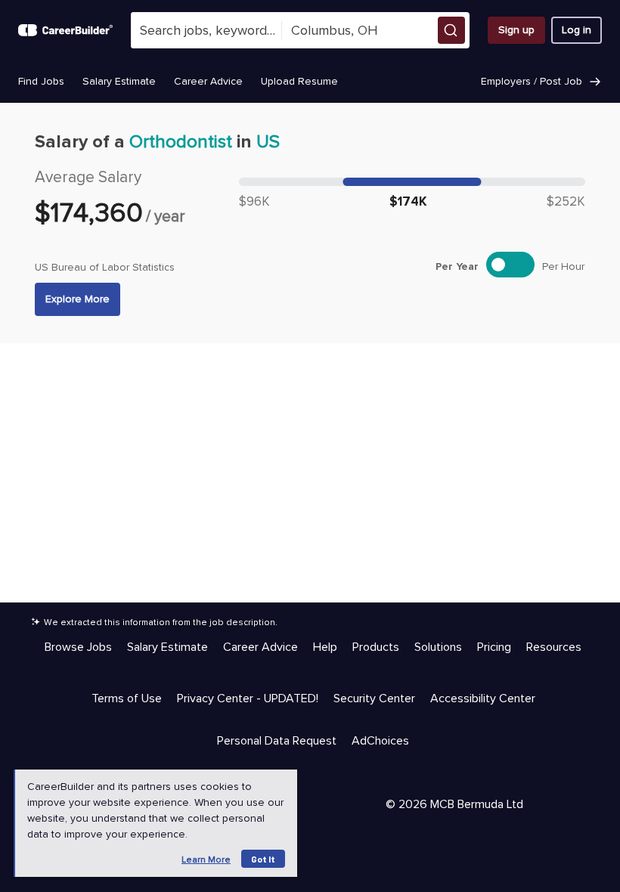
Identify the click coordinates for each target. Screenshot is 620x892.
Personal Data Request (276, 740)
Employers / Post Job (531, 81)
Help (325, 647)
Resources (553, 647)
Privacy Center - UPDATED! (247, 698)
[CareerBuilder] (65, 30)
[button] (451, 30)
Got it (263, 858)
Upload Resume (299, 81)
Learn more (206, 860)
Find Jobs (41, 81)
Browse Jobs (78, 647)
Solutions (438, 647)
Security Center (374, 698)
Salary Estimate (119, 81)
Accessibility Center (482, 698)
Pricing (494, 647)
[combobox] (206, 30)
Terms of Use (126, 698)
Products (375, 647)
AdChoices (380, 740)
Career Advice (208, 81)
